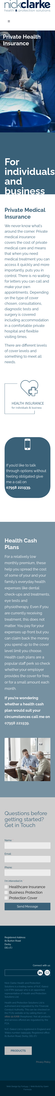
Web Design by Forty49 (17, 1086)
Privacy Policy (43, 1062)
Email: (8, 853)
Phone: (8, 867)
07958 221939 (17, 723)
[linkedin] (40, 972)
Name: (9, 840)
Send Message (27, 906)
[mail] (47, 972)
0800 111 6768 (12, 1016)
